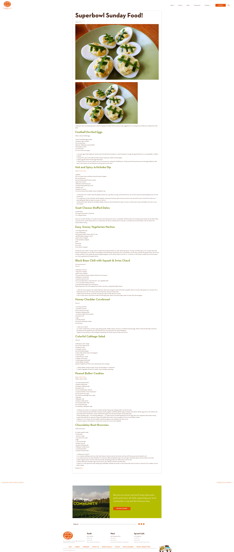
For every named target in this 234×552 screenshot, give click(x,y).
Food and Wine (82, 171)
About (172, 5)
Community (197, 5)
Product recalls (107, 547)
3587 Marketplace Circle (115, 536)
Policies (117, 547)
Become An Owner (122, 508)
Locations (207, 5)
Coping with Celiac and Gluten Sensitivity (12, 482)
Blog (80, 22)
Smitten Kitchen (82, 377)
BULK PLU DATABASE (128, 547)
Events (180, 5)
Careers (77, 547)
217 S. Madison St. (137, 536)
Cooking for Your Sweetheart (224, 482)
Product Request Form (143, 547)
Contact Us (95, 547)
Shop (188, 5)
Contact (220, 5)
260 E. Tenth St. (90, 536)
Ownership (86, 547)
